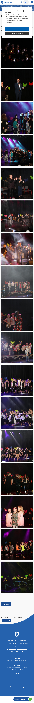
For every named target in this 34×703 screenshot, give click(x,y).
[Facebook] (10, 687)
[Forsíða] (6, 2)
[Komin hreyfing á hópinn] (17, 413)
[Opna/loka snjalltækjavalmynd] (32, 2)
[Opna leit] (21, 2)
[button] (22, 699)
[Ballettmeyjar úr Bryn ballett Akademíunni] (17, 577)
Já (3, 620)
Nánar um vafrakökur (10, 24)
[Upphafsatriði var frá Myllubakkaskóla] (17, 52)
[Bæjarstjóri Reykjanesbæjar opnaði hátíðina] (17, 85)
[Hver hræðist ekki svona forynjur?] (17, 118)
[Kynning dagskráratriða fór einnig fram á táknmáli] (17, 183)
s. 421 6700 (17, 646)
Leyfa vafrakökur (17, 29)
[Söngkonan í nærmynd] (17, 315)
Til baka (6, 604)
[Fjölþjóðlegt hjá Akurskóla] (17, 347)
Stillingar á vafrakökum (17, 33)
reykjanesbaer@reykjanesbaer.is (17, 649)
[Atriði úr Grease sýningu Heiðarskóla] (17, 479)
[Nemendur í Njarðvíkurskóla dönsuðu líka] (17, 544)
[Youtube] (24, 687)
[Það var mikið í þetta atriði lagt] (17, 150)
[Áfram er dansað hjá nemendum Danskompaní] (17, 446)
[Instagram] (17, 687)
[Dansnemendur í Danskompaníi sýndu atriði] (17, 380)
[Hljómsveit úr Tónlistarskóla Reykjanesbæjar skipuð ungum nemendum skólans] (17, 216)
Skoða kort (17, 673)
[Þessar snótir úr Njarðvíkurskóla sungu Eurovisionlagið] (17, 512)
